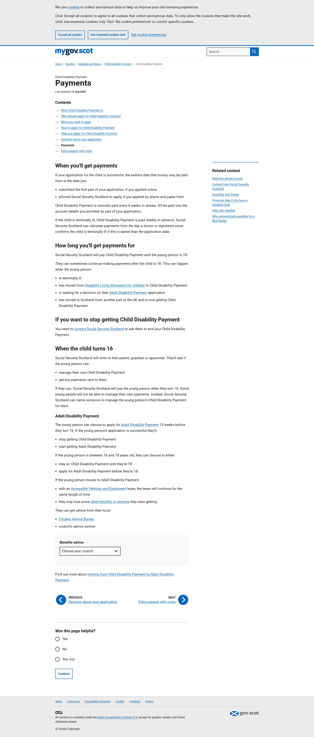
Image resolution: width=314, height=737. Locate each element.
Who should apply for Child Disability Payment (91, 116)
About (58, 701)
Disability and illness (89, 64)
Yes (65, 639)
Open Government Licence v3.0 (117, 717)
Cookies (120, 701)
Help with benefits (223, 210)
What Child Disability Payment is (82, 110)
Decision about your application (81, 139)
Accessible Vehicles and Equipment (98, 489)
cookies (73, 7)
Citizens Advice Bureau (76, 519)
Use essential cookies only (108, 34)
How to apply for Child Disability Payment (87, 128)
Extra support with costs (76, 151)
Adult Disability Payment (128, 293)
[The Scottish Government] (244, 713)
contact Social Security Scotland (99, 329)
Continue (64, 673)
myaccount (73, 701)
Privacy (149, 701)
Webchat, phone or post (227, 178)
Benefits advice (72, 542)
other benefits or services (110, 502)
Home (58, 64)
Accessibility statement (98, 701)
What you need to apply (76, 122)
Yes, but (69, 659)
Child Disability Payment (118, 64)
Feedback (134, 701)
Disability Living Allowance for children (115, 285)
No (65, 649)
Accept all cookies (70, 34)
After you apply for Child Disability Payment (89, 133)
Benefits (70, 64)
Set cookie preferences (149, 35)
